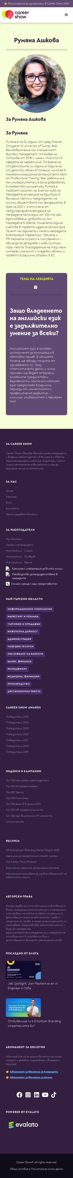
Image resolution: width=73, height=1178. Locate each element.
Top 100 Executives (17, 798)
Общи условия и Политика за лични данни (36, 1169)
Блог (9, 502)
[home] (14, 15)
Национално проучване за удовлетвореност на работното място (36, 875)
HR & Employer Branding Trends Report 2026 (32, 850)
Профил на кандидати (20, 545)
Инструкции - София (19, 550)
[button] (66, 14)
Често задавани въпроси (22, 514)
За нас (10, 491)
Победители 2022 (17, 734)
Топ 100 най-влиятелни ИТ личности (29, 816)
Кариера (11, 496)
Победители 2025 (17, 716)
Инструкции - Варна (19, 562)
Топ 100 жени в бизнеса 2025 (23, 804)
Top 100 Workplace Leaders (22, 786)
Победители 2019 (17, 752)
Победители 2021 (17, 740)
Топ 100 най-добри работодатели (27, 780)
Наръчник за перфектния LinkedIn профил (32, 856)
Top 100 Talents (15, 792)
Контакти (12, 508)
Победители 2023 (17, 728)
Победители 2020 (17, 746)
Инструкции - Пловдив (20, 556)
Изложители (14, 539)
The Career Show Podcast (21, 862)
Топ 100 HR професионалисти (24, 810)
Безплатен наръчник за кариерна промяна (32, 868)
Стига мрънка (15, 821)
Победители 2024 (17, 722)
